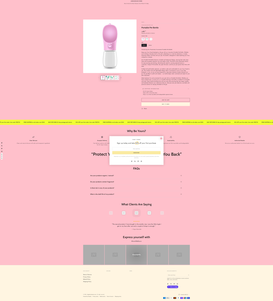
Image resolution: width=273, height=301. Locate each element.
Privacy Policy (86, 277)
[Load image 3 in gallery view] (112, 78)
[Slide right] (121, 77)
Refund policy (102, 296)
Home (142, 22)
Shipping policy (118, 296)
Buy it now (165, 104)
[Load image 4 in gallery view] (117, 78)
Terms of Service (87, 274)
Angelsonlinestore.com (147, 25)
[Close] (161, 138)
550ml (151, 46)
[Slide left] (98, 77)
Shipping (143, 33)
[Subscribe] (189, 275)
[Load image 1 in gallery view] (103, 78)
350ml (145, 46)
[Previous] (107, 213)
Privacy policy (95, 296)
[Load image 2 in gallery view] (107, 78)
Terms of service (110, 296)
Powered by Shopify (87, 296)
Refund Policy (86, 279)
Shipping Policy (87, 281)
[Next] (165, 213)
